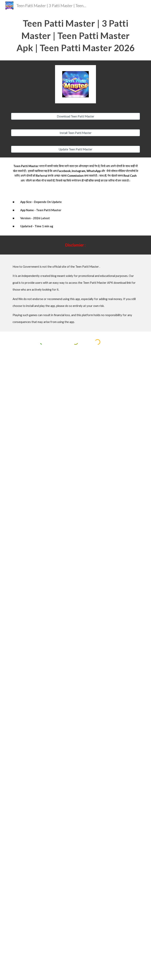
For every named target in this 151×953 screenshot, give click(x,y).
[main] (75, 36)
